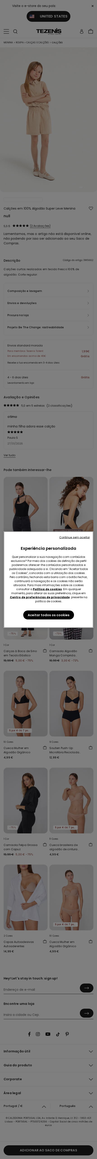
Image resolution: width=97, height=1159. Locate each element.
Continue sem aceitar (74, 537)
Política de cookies (47, 589)
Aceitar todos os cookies (48, 615)
